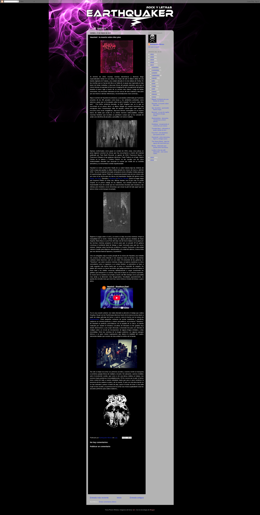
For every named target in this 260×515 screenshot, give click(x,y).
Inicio (119, 498)
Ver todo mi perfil (153, 47)
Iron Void (98, 178)
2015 (152, 160)
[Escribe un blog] (125, 438)
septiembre (156, 75)
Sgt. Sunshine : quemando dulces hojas (160, 108)
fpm (134, 510)
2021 (152, 54)
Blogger (152, 510)
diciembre (155, 67)
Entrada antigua (137, 498)
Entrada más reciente (99, 498)
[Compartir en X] (127, 438)
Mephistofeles (94, 319)
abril (153, 89)
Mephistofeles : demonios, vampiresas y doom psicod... (160, 119)
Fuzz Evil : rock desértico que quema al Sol (160, 133)
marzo (154, 91)
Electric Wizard (123, 178)
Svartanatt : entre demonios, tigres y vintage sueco (161, 138)
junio (154, 83)
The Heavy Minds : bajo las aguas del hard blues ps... (161, 142)
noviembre (155, 70)
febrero (154, 94)
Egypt (92, 178)
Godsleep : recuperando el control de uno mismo (160, 125)
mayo (154, 86)
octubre (154, 73)
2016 (152, 157)
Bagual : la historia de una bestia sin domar (160, 100)
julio (153, 81)
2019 (152, 60)
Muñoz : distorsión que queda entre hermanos (160, 146)
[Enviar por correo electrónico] (123, 438)
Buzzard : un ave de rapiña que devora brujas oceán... (160, 113)
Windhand (112, 178)
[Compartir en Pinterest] (131, 438)
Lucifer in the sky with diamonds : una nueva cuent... (160, 151)
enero (154, 97)
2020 (152, 57)
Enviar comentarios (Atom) (107, 502)
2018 (152, 62)
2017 (152, 65)
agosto (154, 78)
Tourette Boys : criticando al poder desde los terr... (161, 129)
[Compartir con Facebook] (129, 438)
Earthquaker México (157, 44)
